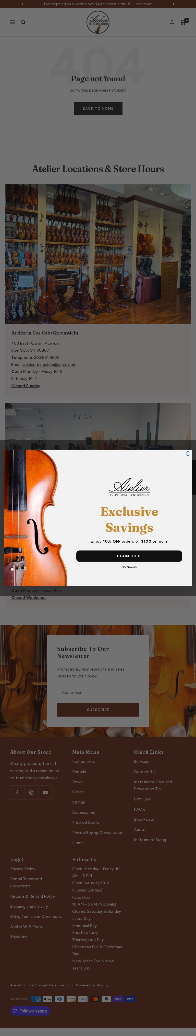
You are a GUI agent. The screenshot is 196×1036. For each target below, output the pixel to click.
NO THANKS (129, 567)
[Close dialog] (188, 454)
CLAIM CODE (129, 556)
